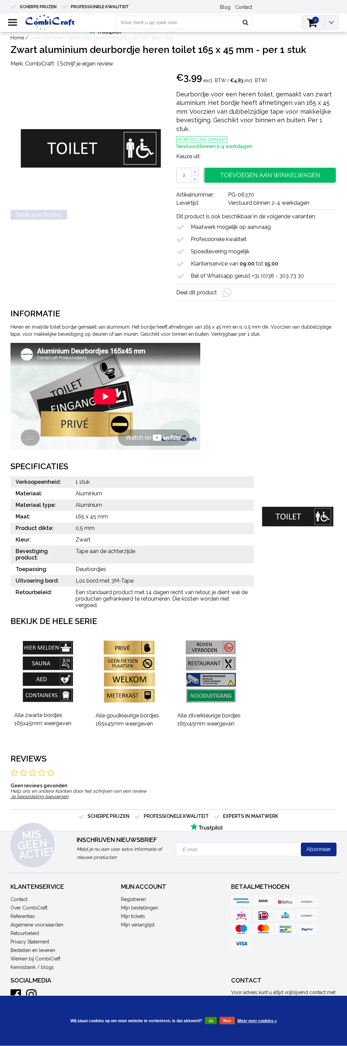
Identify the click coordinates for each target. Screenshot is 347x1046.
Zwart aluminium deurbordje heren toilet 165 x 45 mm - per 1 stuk (101, 37)
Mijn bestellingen (139, 908)
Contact (19, 899)
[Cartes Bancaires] (307, 901)
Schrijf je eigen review (86, 63)
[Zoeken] (246, 22)
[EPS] (241, 915)
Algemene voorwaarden (37, 925)
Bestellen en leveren (33, 950)
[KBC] (285, 915)
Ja (210, 1021)
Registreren (133, 899)
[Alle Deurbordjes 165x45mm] (49, 671)
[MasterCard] (263, 929)
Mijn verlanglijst (138, 925)
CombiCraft (39, 63)
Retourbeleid (25, 933)
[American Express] (241, 901)
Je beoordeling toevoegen (39, 796)
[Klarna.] (307, 915)
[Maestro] (241, 929)
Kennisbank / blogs (32, 967)
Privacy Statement (30, 941)
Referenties (23, 916)
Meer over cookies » (257, 1021)
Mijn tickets (133, 916)
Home (17, 37)
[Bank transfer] (263, 901)
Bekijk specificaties (39, 215)
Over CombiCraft (29, 908)
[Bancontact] (285, 929)
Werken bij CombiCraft (35, 958)
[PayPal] (307, 929)
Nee (227, 1021)
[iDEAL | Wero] (263, 915)
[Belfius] (285, 901)
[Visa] (241, 943)
